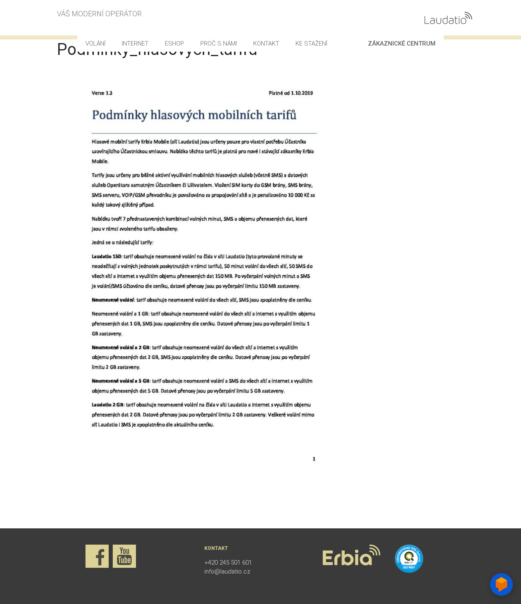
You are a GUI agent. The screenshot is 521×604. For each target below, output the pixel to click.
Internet (135, 43)
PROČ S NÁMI (218, 43)
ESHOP (174, 43)
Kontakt (266, 43)
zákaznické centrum (402, 43)
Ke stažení (311, 43)
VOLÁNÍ (95, 43)
